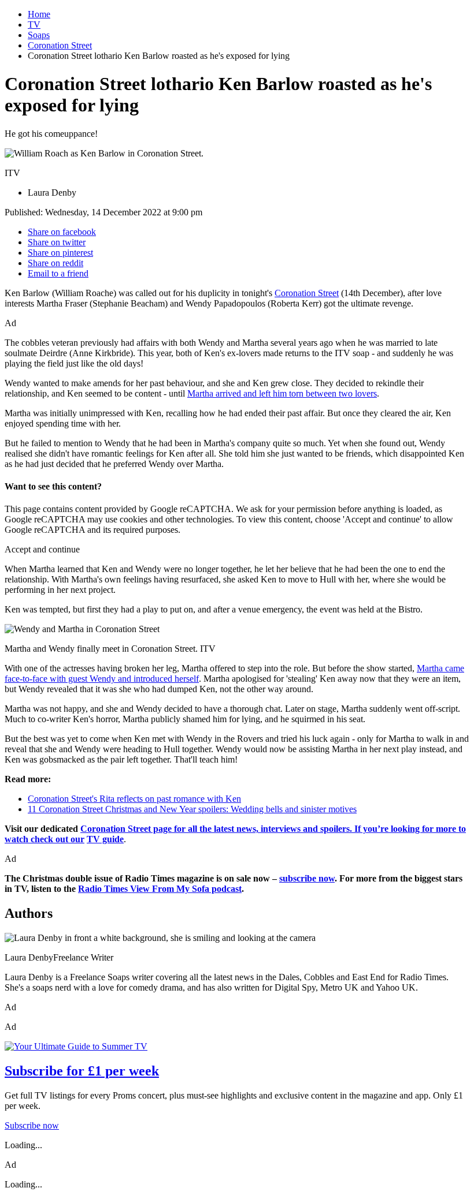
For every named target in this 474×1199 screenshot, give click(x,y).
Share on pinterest (60, 252)
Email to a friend (58, 273)
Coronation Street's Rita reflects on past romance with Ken (134, 799)
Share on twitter (57, 242)
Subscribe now (32, 1125)
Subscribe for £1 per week (82, 1070)
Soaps (39, 35)
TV (34, 24)
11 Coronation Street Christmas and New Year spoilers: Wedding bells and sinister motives (192, 809)
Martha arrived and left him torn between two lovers (282, 393)
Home (39, 14)
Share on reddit (55, 263)
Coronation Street (60, 45)
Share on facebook (62, 232)
